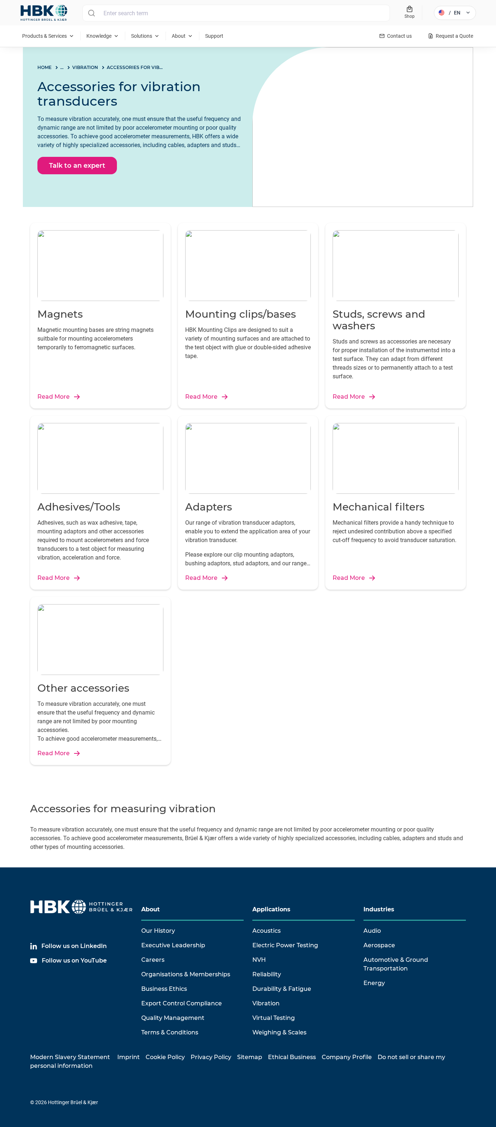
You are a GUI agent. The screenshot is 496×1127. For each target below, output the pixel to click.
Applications (271, 909)
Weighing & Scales (279, 1032)
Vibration (266, 1003)
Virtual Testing (273, 1017)
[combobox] (236, 13)
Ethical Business (292, 1057)
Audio (372, 930)
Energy (374, 983)
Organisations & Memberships (185, 974)
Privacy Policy (211, 1057)
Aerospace (379, 945)
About (150, 909)
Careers (152, 959)
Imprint (128, 1057)
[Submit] (91, 13)
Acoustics (266, 930)
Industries (378, 909)
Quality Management (172, 1017)
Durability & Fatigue (281, 988)
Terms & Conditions (169, 1032)
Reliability (266, 974)
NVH (259, 959)
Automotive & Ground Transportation (395, 964)
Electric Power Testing (285, 945)
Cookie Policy (165, 1057)
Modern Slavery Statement (70, 1057)
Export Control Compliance (181, 1003)
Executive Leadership (173, 945)
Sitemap (249, 1057)
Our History (158, 930)
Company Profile (347, 1057)
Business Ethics (164, 988)
